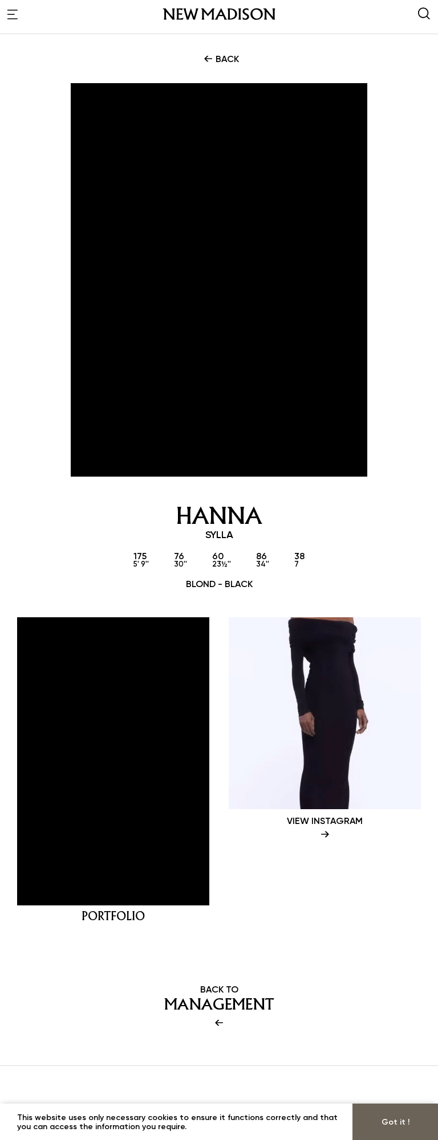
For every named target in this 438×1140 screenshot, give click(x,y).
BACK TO (219, 998)
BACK (226, 58)
